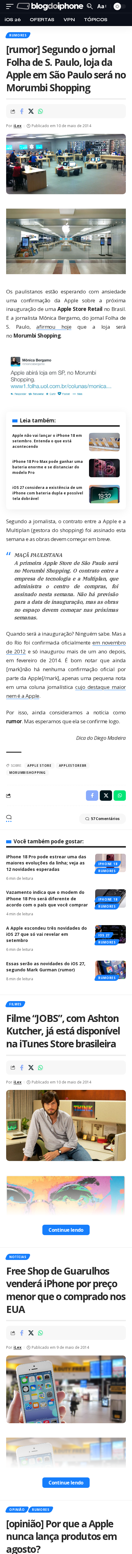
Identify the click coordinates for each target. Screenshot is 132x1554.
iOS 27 (104, 935)
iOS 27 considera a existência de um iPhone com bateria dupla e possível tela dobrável (47, 493)
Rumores (18, 35)
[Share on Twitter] (31, 111)
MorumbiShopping (27, 772)
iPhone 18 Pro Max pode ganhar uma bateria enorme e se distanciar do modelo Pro (47, 467)
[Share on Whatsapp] (40, 111)
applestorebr (73, 765)
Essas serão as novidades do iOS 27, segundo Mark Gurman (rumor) (45, 967)
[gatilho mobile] (11, 7)
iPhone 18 (107, 864)
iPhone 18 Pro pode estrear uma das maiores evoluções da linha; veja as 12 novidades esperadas (46, 863)
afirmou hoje (53, 326)
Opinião (17, 1509)
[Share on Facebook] (21, 111)
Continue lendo (66, 1230)
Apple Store (39, 765)
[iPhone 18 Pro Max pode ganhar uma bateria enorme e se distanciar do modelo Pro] (104, 468)
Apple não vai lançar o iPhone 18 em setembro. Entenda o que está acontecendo (47, 441)
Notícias (17, 1257)
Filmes (15, 1004)
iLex (17, 125)
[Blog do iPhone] (51, 7)
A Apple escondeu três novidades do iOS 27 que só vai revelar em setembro (46, 934)
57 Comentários (105, 818)
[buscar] (89, 6)
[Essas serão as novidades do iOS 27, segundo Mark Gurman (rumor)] (110, 970)
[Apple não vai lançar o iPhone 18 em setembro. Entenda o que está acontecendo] (104, 442)
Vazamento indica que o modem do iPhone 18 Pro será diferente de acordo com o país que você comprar (47, 898)
